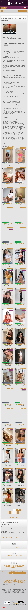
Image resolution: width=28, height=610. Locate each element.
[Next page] (18, 512)
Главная (3, 14)
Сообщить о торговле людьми (18, 582)
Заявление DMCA (6, 581)
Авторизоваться (23, 11)
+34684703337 (11, 146)
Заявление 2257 (7, 579)
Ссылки (17, 576)
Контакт (8, 576)
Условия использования (18, 578)
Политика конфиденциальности (18, 580)
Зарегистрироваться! (9, 537)
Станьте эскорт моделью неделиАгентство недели (14, 556)
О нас (4, 576)
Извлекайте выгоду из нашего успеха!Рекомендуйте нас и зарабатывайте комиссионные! (14, 566)
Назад (4, 7)
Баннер (12, 576)
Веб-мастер (22, 576)
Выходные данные (8, 578)
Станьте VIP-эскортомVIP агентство (14, 547)
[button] (18, 510)
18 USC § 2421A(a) (16, 579)
